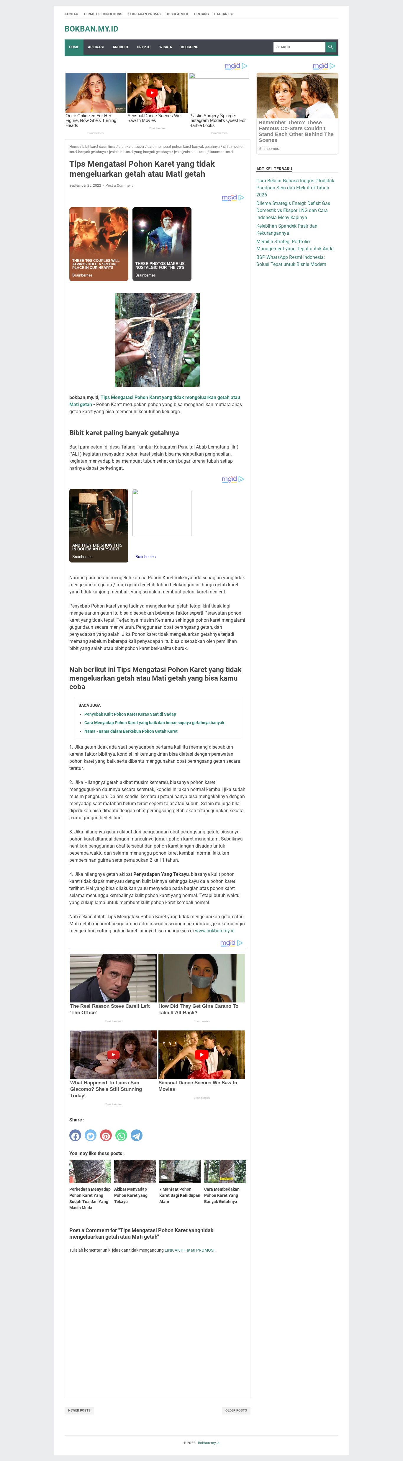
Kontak (71, 14)
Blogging (189, 47)
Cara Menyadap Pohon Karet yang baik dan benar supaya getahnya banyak (154, 722)
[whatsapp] (121, 1135)
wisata (165, 47)
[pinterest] (106, 1135)
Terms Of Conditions (102, 14)
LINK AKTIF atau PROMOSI (189, 1250)
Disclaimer (177, 14)
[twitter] (90, 1135)
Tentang (201, 14)
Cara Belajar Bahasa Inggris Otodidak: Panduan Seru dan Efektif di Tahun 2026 (295, 188)
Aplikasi (96, 47)
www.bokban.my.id (215, 931)
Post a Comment (119, 185)
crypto (143, 47)
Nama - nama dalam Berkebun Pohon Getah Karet (131, 731)
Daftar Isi (223, 14)
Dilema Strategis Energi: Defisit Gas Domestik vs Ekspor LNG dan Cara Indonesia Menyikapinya (293, 210)
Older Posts (236, 1410)
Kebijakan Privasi (144, 14)
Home (74, 47)
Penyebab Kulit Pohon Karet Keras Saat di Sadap (130, 714)
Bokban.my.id (91, 28)
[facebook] (75, 1135)
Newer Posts (79, 1410)
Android (120, 47)
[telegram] (136, 1135)
